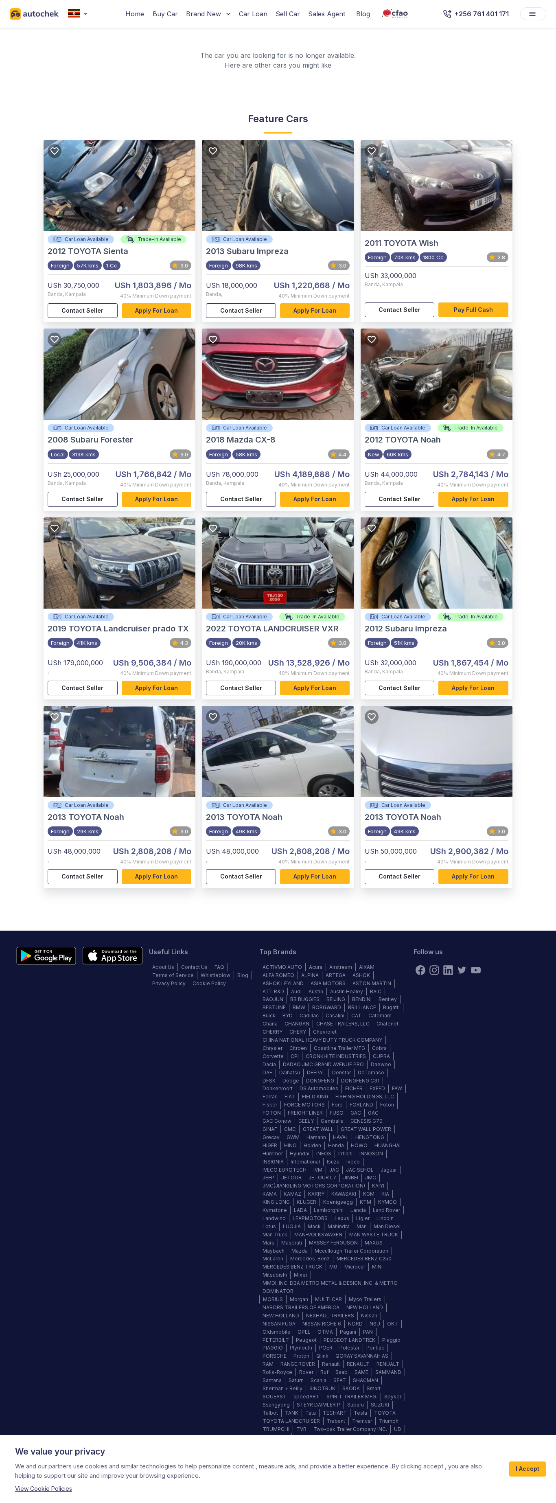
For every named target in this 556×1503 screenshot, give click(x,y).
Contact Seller (82, 310)
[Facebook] (420, 970)
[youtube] (476, 970)
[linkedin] (448, 970)
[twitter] (462, 970)
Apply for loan (156, 310)
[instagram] (434, 970)
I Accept (527, 1468)
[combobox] (79, 14)
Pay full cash (473, 309)
